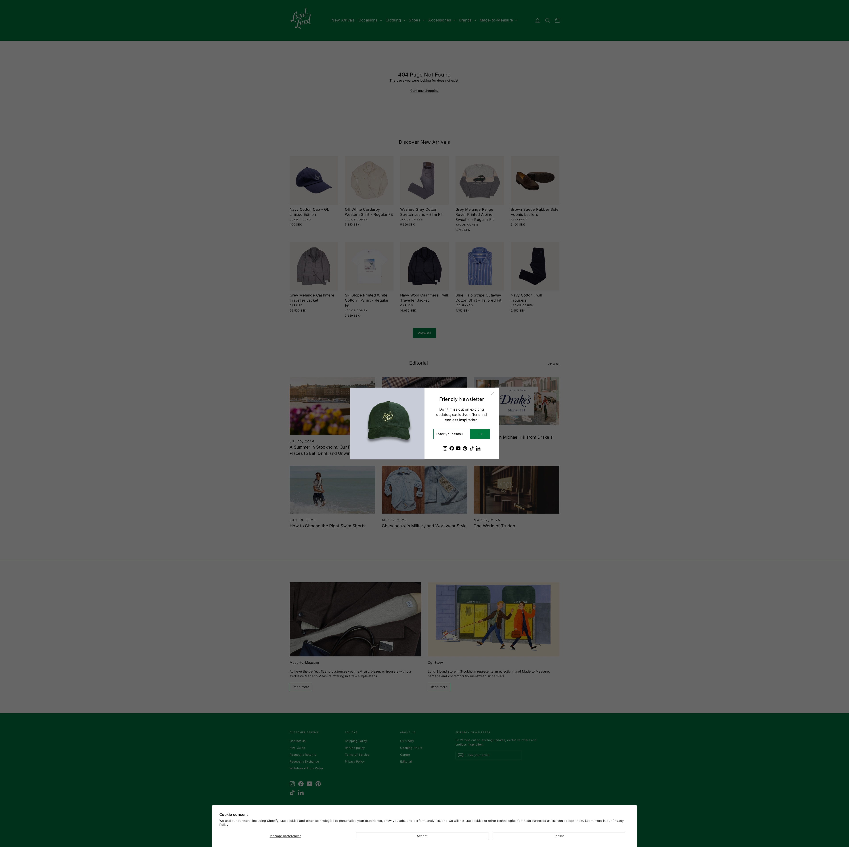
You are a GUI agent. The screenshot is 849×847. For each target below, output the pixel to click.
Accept (422, 836)
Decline (558, 836)
